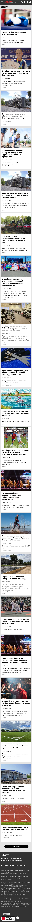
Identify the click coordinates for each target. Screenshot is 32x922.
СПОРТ (4, 44)
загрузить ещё (16, 846)
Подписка (19, 860)
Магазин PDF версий (8, 863)
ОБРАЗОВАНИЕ (7, 385)
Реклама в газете (16, 858)
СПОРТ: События (7, 550)
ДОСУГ (4, 167)
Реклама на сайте (7, 860)
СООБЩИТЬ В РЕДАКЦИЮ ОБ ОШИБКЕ (13, 865)
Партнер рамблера (15, 913)
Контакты (4, 858)
